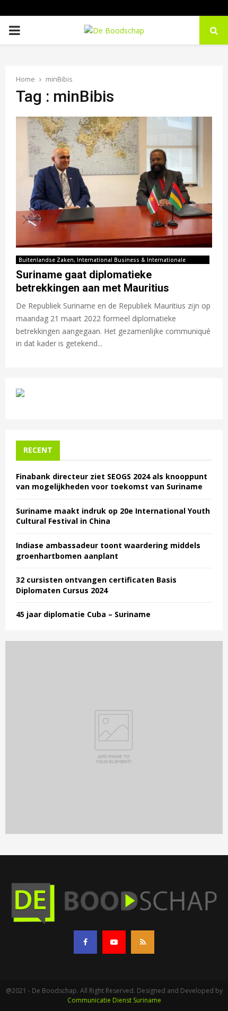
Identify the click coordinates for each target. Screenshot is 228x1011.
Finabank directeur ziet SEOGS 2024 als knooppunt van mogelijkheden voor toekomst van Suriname (111, 481)
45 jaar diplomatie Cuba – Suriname (83, 614)
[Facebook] (85, 942)
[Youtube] (114, 942)
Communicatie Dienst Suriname (114, 1000)
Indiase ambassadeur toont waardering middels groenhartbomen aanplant (108, 550)
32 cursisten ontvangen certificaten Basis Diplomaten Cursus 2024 (96, 585)
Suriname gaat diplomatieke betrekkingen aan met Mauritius (92, 281)
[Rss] (142, 942)
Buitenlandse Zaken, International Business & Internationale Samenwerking (102, 260)
